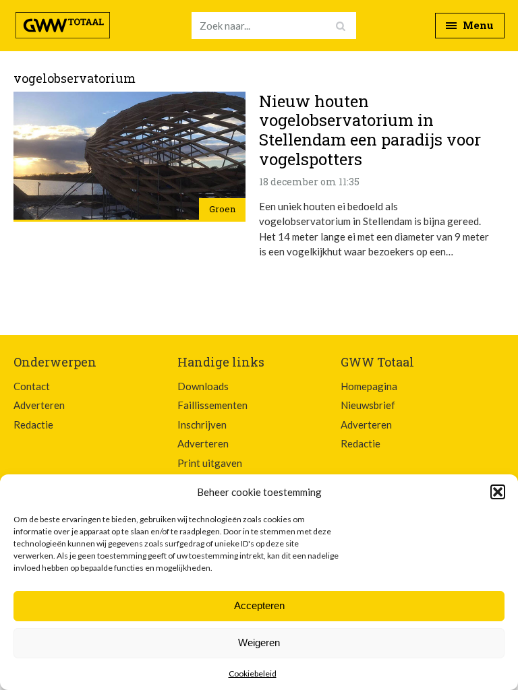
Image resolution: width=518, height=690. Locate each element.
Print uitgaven (209, 463)
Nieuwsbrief (368, 405)
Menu (477, 25)
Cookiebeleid (253, 673)
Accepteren (259, 605)
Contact (31, 386)
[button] (498, 492)
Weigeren (259, 642)
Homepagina (369, 386)
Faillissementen (212, 405)
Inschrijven (202, 424)
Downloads (203, 386)
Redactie (33, 424)
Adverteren (39, 405)
